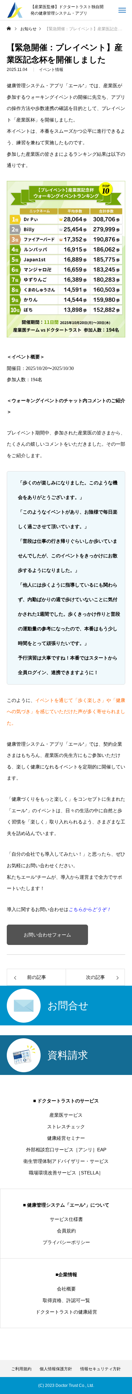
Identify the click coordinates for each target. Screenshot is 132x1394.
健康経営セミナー (66, 1138)
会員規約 (66, 1230)
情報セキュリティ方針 (100, 1369)
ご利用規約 (21, 1369)
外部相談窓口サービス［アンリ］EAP (66, 1149)
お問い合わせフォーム (47, 934)
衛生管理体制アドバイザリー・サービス (66, 1161)
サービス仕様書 (66, 1219)
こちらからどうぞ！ (89, 909)
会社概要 (66, 1288)
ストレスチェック (66, 1126)
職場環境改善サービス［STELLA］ (66, 1172)
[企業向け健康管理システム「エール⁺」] (15, 10)
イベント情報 (51, 69)
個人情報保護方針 (56, 1369)
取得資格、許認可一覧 (66, 1300)
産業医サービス (66, 1115)
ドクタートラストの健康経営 (66, 1311)
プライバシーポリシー (66, 1242)
